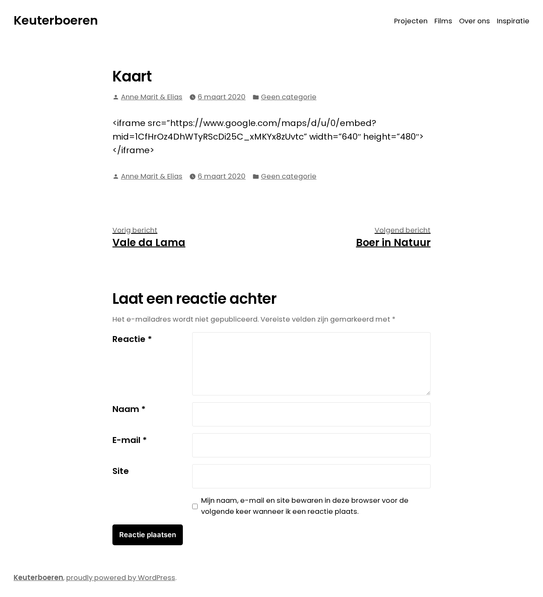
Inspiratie (513, 21)
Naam (129, 409)
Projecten (411, 21)
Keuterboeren (56, 20)
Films (443, 21)
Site (120, 471)
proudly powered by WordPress (120, 578)
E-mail (129, 440)
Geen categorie (288, 97)
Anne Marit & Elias (151, 97)
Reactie (132, 339)
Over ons (474, 21)
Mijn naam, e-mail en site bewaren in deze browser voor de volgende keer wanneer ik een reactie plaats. (305, 506)
